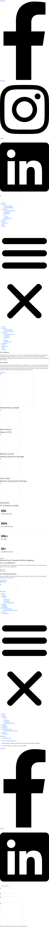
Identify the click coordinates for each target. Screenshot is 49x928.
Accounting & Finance (9, 210)
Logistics (6, 217)
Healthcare (6, 213)
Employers (4, 220)
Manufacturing (7, 218)
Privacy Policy (5, 613)
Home (3, 203)
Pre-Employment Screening (10, 610)
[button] (24, 277)
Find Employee (3, 580)
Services (4, 204)
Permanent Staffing (9, 207)
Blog (3, 224)
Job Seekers (5, 223)
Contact (4, 226)
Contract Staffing (8, 206)
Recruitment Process (7, 608)
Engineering (7, 212)
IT (4, 215)
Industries (4, 209)
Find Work (2, 569)
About (3, 221)
